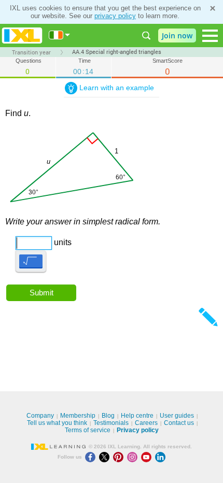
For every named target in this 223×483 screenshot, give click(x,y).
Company (40, 415)
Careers (146, 423)
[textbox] (19, 239)
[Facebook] (92, 457)
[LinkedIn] (161, 457)
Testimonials (111, 423)
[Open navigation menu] (210, 36)
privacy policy (115, 16)
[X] (106, 457)
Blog (108, 415)
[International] (59, 35)
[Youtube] (148, 457)
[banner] (22, 35)
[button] (31, 260)
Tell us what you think (57, 423)
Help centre (137, 415)
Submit (41, 292)
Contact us (179, 423)
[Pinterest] (120, 457)
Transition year (31, 52)
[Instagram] (134, 457)
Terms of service (87, 430)
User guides (177, 415)
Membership (77, 415)
